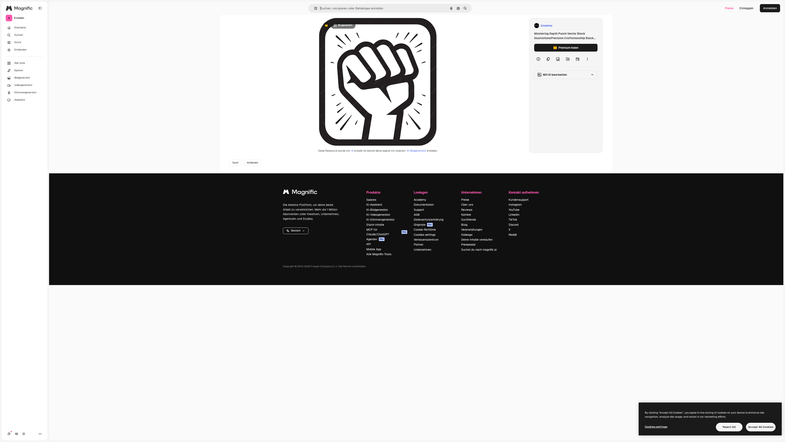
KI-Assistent (374, 204)
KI (352, 150)
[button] (295, 231)
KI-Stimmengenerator (380, 219)
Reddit (513, 235)
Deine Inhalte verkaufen (477, 239)
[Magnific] (300, 193)
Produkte (373, 192)
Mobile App (373, 249)
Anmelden (770, 8)
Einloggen (746, 8)
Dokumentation (424, 204)
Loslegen (421, 192)
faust (235, 162)
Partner (418, 244)
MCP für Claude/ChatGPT (386, 232)
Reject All (729, 427)
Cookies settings (424, 235)
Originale (423, 225)
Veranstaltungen (471, 229)
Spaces (371, 200)
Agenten (375, 239)
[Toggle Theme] (23, 434)
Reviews (466, 210)
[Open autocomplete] (314, 8)
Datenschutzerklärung (428, 219)
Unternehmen (422, 249)
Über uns (467, 204)
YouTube (514, 210)
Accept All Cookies (760, 427)
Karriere (466, 214)
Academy (420, 200)
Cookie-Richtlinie (425, 229)
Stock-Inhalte (375, 225)
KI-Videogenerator (378, 214)
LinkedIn (514, 214)
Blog (464, 225)
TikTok (513, 219)
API (368, 244)
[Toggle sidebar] (40, 8)
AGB (417, 214)
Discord (513, 225)
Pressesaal (468, 244)
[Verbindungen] (9, 434)
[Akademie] (16, 434)
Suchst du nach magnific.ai (479, 249)
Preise (729, 8)
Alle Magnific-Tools (378, 254)
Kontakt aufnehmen (524, 192)
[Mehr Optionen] (587, 59)
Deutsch (296, 230)
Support (419, 210)
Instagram (515, 204)
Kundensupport (518, 200)
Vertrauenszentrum (426, 239)
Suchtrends (468, 219)
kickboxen (252, 162)
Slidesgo (466, 235)
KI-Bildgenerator (416, 150)
